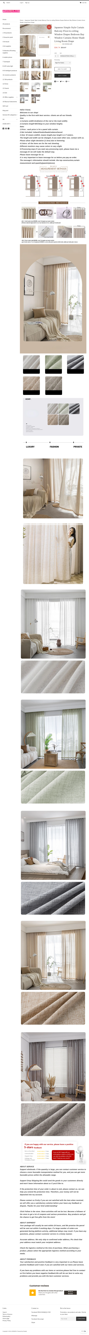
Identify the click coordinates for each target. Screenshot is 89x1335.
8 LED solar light (8, 66)
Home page (6, 1318)
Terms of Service (7, 1314)
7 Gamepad (6, 61)
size (61, 53)
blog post (5, 110)
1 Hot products (7, 33)
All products (6, 24)
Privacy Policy (7, 1320)
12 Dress (5, 84)
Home (4, 19)
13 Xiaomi (6, 88)
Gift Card (5, 106)
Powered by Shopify (22, 1331)
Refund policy (6, 1316)
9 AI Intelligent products (10, 70)
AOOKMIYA (14, 1331)
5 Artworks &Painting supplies (10, 52)
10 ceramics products (9, 75)
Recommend (7, 28)
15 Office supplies (10, 97)
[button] (63, 44)
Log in (21, 2)
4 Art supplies (7, 46)
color (55, 53)
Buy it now (62, 75)
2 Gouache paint (8, 37)
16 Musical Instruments (10, 101)
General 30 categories (10, 115)
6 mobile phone (7, 57)
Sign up (27, 2)
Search (5, 1312)
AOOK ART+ (7, 124)
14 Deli (5, 93)
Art (10, 119)
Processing (57, 59)
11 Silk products (7, 79)
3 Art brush (6, 41)
